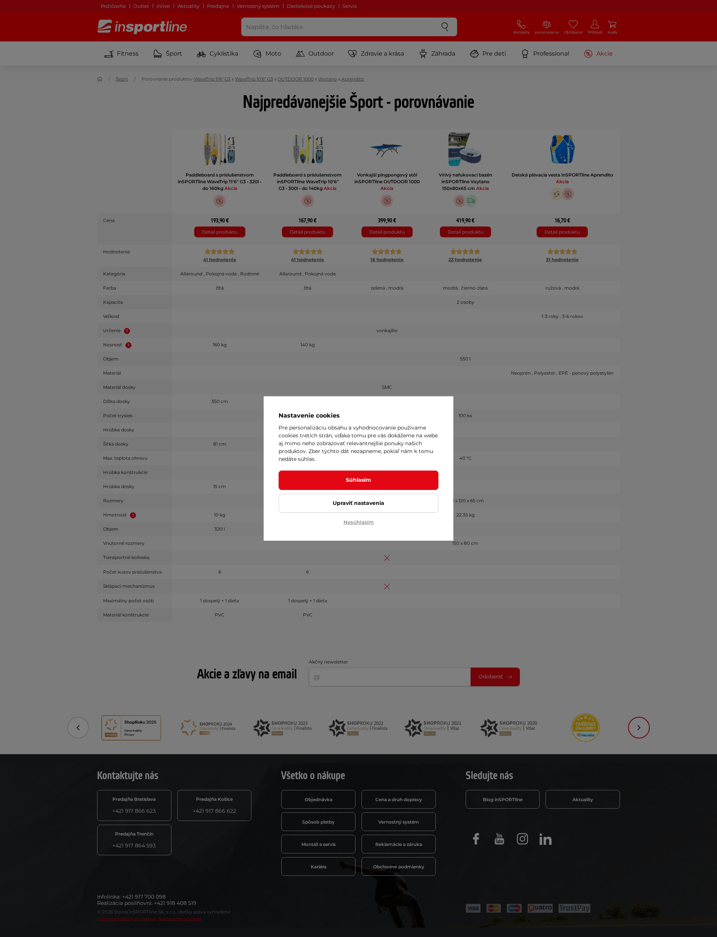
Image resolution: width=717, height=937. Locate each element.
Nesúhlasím (359, 522)
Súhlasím (358, 480)
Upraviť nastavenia (358, 503)
